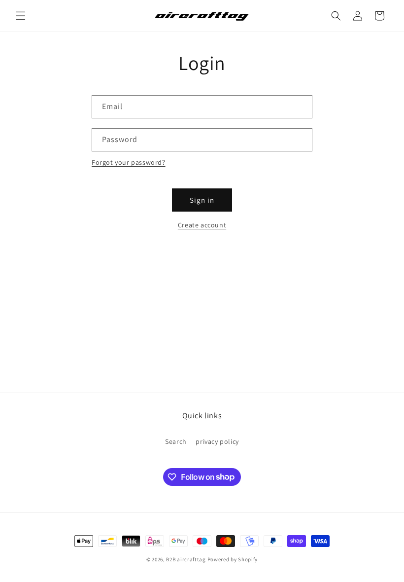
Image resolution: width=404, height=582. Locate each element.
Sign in (202, 200)
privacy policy (217, 441)
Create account (202, 224)
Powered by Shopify (232, 559)
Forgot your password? (129, 162)
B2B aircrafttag (186, 559)
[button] (21, 16)
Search (176, 441)
